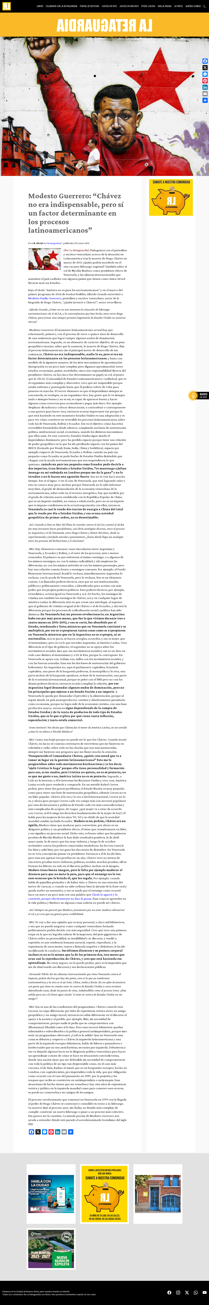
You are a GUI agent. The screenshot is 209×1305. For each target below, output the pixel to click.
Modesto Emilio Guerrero (44, 298)
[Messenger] (205, 74)
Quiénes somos (193, 6)
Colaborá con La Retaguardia (61, 6)
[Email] (205, 93)
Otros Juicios (148, 6)
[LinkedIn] (205, 87)
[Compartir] (205, 100)
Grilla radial (165, 6)
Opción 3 (200, 403)
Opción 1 (200, 400)
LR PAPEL (178, 6)
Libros (40, 6)
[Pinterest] (205, 80)
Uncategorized (53, 243)
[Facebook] (205, 61)
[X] (205, 67)
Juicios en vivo (109, 6)
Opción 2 (200, 402)
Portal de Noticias (89, 6)
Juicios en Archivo (129, 6)
